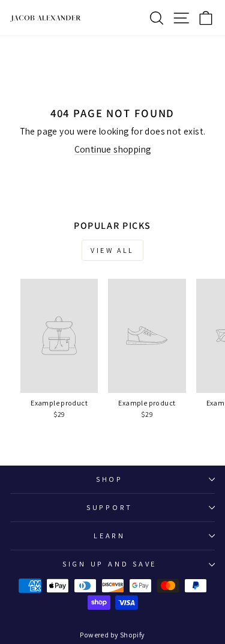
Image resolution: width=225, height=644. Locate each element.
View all (112, 250)
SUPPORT (109, 507)
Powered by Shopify (112, 634)
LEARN (109, 535)
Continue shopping (112, 149)
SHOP (109, 479)
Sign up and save (109, 564)
